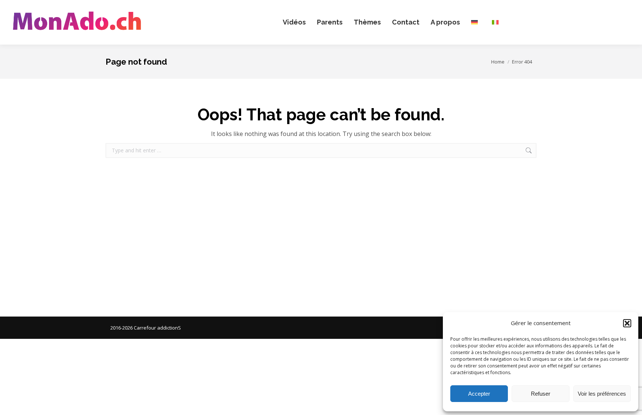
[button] (627, 323)
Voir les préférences (602, 393)
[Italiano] (496, 22)
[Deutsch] (476, 22)
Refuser (540, 393)
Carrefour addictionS (157, 327)
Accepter (479, 393)
